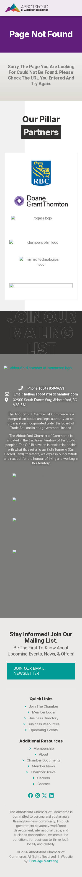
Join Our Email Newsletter (29, 671)
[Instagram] (37, 795)
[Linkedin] (51, 795)
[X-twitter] (44, 795)
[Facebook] (30, 795)
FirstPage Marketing (43, 861)
